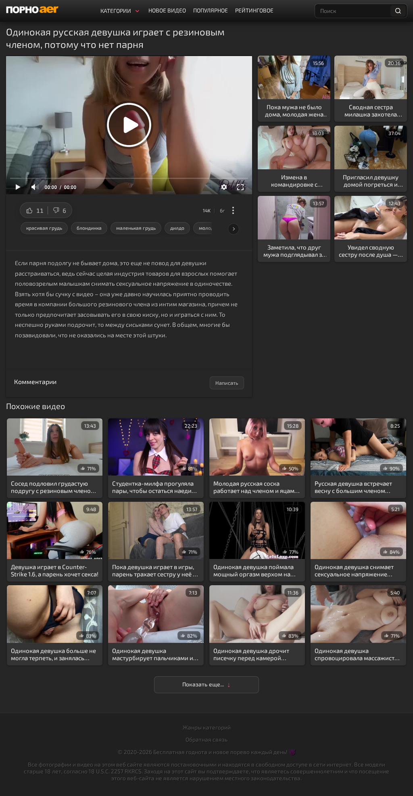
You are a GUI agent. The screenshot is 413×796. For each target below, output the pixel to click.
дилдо (177, 228)
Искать (398, 11)
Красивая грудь (44, 228)
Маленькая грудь (136, 228)
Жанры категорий (207, 727)
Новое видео (167, 10)
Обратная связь (206, 739)
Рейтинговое (254, 10)
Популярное (210, 10)
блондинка (89, 228)
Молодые (209, 228)
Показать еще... (203, 684)
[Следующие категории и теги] (233, 229)
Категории (115, 10)
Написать (226, 383)
